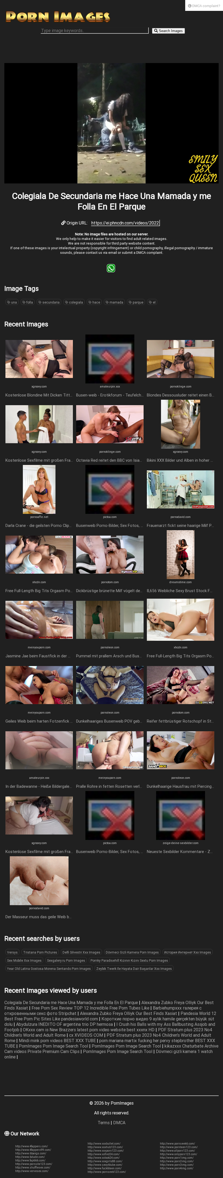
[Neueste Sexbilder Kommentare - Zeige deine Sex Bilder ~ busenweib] (180, 838)
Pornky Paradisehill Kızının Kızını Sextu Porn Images (129, 960)
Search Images (170, 31)
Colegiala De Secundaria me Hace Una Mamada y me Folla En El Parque (71, 1002)
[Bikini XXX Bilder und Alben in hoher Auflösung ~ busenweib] (180, 447)
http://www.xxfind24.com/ (104, 1154)
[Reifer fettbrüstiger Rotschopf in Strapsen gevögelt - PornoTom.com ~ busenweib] (180, 708)
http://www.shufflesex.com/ (32, 1167)
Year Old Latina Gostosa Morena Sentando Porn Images (49, 969)
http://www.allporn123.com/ (177, 1150)
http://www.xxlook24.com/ (104, 1158)
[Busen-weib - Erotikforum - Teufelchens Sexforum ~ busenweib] (109, 382)
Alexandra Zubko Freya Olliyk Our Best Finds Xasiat (129, 1013)
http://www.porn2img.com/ (177, 1161)
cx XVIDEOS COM (86, 1035)
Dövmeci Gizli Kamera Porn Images (132, 952)
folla (29, 302)
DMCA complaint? (205, 6)
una (13, 302)
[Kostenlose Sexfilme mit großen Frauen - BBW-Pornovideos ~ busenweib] (39, 447)
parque (137, 302)
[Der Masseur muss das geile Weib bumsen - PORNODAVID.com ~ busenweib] (39, 903)
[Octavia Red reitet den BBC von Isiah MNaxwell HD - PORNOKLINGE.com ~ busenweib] (110, 447)
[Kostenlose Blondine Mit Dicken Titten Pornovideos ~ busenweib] (39, 382)
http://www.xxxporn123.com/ (106, 1150)
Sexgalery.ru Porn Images (66, 960)
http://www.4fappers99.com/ (33, 1150)
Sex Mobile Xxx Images (24, 960)
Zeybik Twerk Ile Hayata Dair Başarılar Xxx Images (134, 969)
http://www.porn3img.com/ (177, 1165)
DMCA (119, 1122)
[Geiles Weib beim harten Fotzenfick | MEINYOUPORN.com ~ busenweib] (39, 708)
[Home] (58, 22)
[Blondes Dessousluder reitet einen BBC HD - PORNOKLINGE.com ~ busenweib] (180, 382)
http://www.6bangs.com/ (30, 1153)
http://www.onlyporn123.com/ (178, 1154)
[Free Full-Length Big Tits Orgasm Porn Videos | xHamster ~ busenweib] (39, 577)
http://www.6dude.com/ (30, 1157)
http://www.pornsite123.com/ (33, 1164)
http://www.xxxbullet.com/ (104, 1143)
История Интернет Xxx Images (187, 952)
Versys (12, 952)
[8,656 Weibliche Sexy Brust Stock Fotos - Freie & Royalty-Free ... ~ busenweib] (180, 577)
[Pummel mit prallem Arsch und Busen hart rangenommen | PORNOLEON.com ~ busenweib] (110, 642)
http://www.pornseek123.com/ (107, 1172)
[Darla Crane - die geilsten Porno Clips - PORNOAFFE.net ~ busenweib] (39, 512)
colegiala (75, 302)
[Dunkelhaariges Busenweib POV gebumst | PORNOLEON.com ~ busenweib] (110, 708)
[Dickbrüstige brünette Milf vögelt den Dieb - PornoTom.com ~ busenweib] (110, 577)
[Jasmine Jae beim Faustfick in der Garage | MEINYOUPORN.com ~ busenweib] (39, 642)
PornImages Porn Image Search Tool (54, 1046)
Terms (104, 1122)
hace (96, 302)
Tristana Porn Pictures (40, 952)
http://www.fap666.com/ (30, 1160)
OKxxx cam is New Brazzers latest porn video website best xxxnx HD (89, 1029)
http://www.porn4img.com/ (176, 1168)
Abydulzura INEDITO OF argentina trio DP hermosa (65, 1024)
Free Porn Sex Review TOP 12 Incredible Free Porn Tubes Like (91, 1008)
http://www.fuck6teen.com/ (105, 1168)
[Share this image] (111, 271)
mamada (116, 302)
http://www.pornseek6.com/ (177, 1143)
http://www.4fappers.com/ (31, 1146)
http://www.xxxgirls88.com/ (105, 1161)
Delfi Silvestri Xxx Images (81, 952)
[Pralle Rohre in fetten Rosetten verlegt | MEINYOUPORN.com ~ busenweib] (110, 773)
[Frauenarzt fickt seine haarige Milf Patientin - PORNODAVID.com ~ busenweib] (180, 512)
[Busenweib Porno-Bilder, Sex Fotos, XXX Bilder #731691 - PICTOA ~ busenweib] (109, 512)
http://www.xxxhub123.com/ (105, 1147)
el (154, 302)
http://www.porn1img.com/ (177, 1158)
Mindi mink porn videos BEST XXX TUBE (58, 1040)
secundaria (51, 302)
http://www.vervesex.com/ (31, 1171)
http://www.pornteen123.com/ (179, 1147)
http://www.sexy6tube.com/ (105, 1165)
